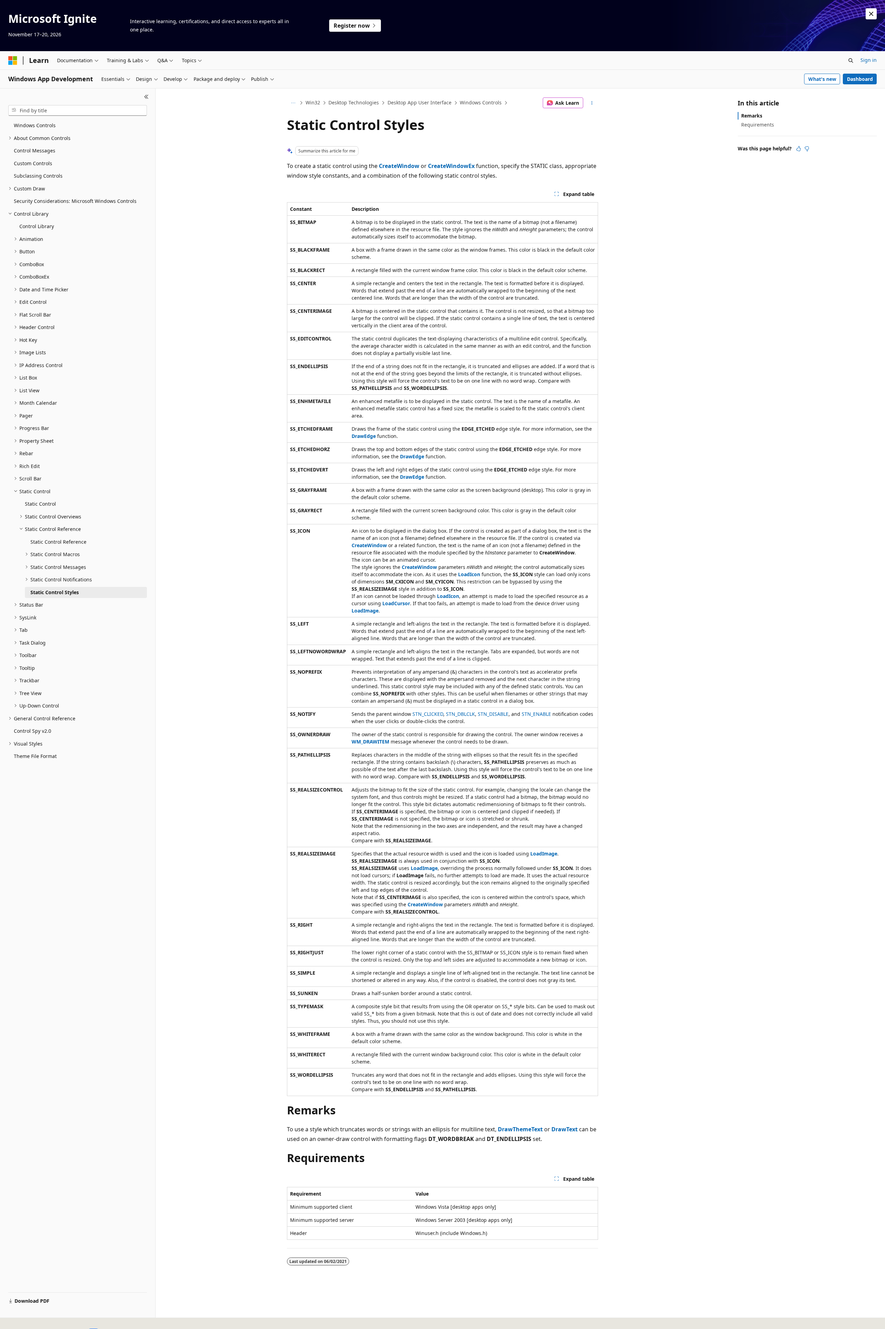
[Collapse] (146, 96)
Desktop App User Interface (419, 102)
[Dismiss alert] (871, 13)
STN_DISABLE (493, 714)
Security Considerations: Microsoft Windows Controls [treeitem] (75, 201)
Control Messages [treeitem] (34, 150)
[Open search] (851, 60)
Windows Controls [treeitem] (35, 125)
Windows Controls (481, 102)
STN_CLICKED (427, 714)
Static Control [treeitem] (40, 503)
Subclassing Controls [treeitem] (38, 175)
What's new (822, 79)
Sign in (868, 60)
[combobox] (77, 110)
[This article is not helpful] (807, 148)
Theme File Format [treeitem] (35, 756)
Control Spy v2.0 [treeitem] (32, 731)
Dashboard (860, 79)
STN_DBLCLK (460, 714)
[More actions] (592, 103)
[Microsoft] (12, 60)
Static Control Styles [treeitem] (54, 592)
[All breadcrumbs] (293, 103)
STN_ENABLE (536, 714)
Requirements (757, 124)
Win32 (313, 102)
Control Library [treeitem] (36, 226)
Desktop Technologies (353, 102)
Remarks (751, 115)
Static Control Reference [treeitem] (58, 542)
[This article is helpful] (798, 148)
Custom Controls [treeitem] (33, 163)
